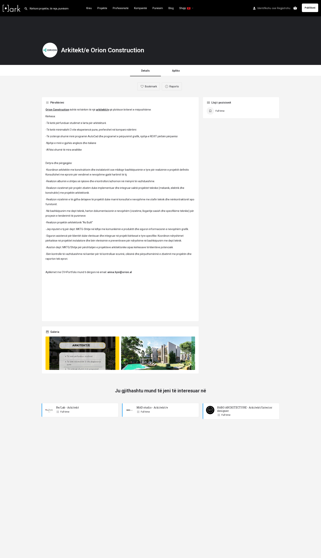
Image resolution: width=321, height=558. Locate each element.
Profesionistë (121, 8)
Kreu (89, 8)
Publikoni (310, 7)
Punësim (158, 8)
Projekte (102, 8)
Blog (171, 8)
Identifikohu (264, 8)
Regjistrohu (283, 8)
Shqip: (183, 8)
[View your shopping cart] (295, 8)
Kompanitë (140, 8)
